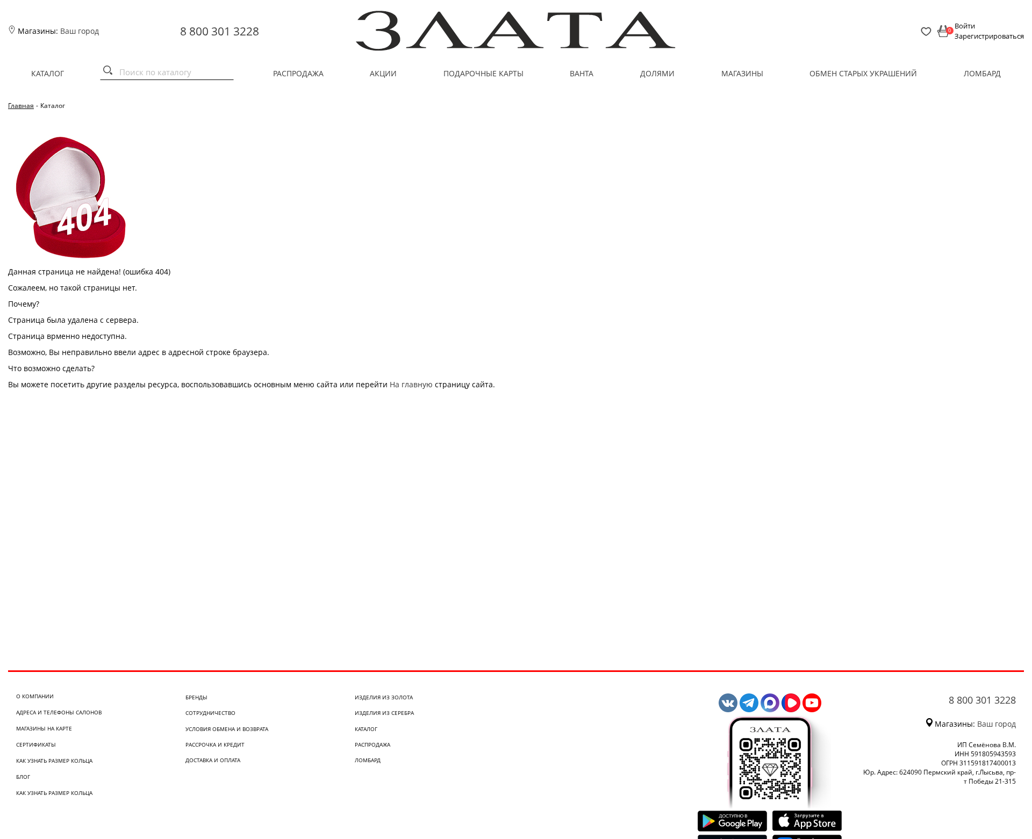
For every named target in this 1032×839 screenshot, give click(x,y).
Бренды (196, 697)
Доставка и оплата (212, 760)
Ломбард (982, 73)
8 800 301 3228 (219, 31)
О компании (35, 696)
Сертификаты (36, 744)
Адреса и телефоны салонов (59, 712)
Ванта (581, 73)
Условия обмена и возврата (226, 729)
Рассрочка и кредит (215, 744)
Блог (23, 776)
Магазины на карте (44, 728)
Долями (657, 73)
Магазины (742, 73)
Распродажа (298, 73)
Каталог (47, 73)
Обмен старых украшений (863, 73)
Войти (965, 26)
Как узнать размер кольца (54, 760)
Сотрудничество (210, 713)
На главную (411, 384)
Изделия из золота (384, 697)
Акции (383, 73)
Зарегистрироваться (989, 36)
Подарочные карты (483, 73)
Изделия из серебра (384, 713)
